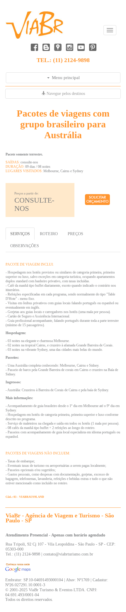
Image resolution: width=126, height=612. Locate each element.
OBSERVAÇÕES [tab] (24, 245)
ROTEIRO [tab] (49, 233)
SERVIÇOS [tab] (20, 233)
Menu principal (65, 77)
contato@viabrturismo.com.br (68, 554)
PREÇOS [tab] (75, 233)
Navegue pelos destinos (65, 93)
